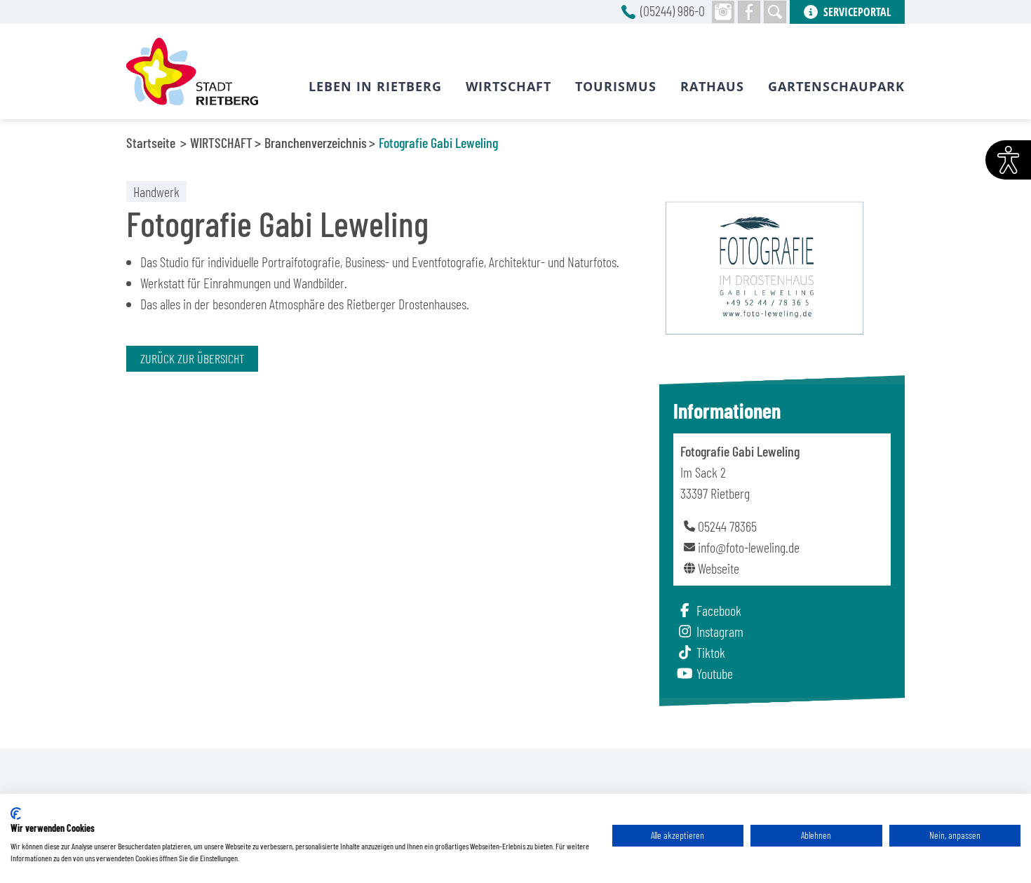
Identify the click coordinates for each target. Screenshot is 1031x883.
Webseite (718, 568)
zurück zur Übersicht (192, 358)
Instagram (719, 631)
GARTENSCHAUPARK (836, 86)
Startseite (150, 142)
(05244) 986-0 (672, 10)
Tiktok (710, 652)
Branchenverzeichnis (315, 142)
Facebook (718, 610)
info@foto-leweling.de (749, 547)
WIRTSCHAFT (221, 142)
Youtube (714, 673)
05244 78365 (727, 526)
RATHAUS (712, 86)
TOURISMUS (615, 86)
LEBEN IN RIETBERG (375, 86)
